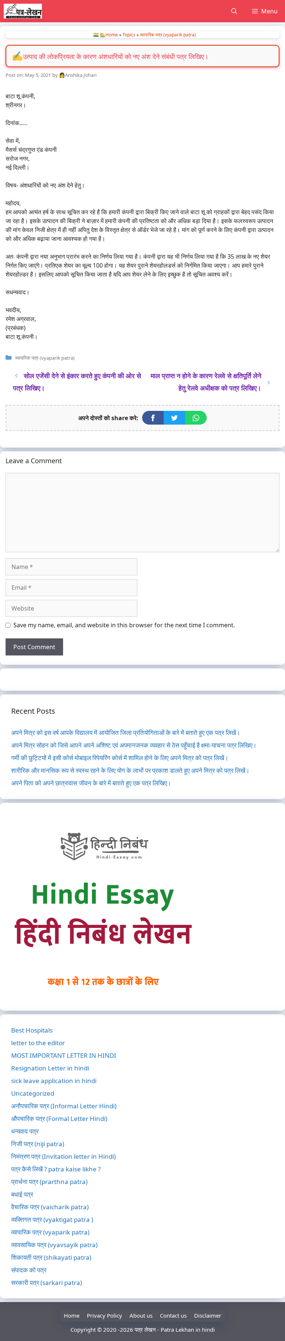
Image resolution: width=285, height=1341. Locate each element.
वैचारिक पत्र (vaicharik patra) (50, 1207)
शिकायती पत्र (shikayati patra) (51, 1257)
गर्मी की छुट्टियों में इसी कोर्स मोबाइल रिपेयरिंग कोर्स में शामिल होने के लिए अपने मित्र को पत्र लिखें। (119, 757)
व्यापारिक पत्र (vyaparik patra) (168, 35)
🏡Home (109, 35)
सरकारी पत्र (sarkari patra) (46, 1282)
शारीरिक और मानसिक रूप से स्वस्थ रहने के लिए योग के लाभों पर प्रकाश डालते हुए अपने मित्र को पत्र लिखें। (130, 770)
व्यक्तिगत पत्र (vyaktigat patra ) (52, 1219)
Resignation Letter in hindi (50, 1068)
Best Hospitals (32, 1030)
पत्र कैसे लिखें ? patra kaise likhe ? (56, 1169)
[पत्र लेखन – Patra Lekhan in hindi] (23, 11)
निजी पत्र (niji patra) (37, 1143)
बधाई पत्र (22, 1194)
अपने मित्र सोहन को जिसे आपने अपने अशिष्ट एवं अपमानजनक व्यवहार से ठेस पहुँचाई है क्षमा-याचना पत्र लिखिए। (133, 745)
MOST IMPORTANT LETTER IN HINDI (63, 1055)
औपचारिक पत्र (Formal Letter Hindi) (59, 1118)
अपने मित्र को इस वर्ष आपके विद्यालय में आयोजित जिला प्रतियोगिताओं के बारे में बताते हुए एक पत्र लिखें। (125, 732)
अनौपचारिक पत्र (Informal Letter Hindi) (64, 1106)
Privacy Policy (104, 1315)
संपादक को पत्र (28, 1270)
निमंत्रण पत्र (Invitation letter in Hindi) (63, 1156)
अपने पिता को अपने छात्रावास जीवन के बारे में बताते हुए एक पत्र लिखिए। (91, 783)
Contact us (173, 1315)
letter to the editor (38, 1043)
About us (141, 1315)
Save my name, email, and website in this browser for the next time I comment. (124, 625)
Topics (128, 35)
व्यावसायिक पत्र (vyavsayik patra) (54, 1244)
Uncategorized (32, 1093)
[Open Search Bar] (234, 11)
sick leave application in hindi (53, 1080)
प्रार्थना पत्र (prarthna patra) (49, 1181)
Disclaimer (207, 1315)
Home (71, 1315)
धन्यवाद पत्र (25, 1131)
